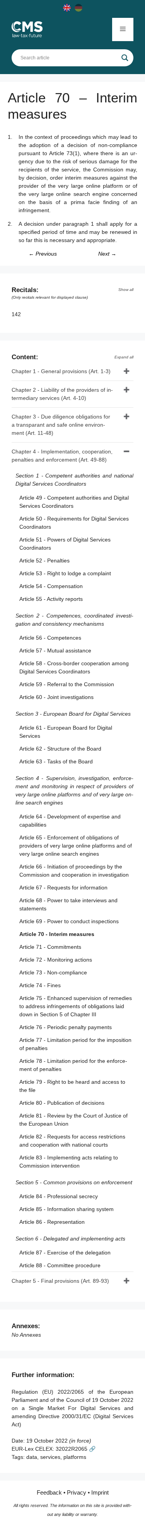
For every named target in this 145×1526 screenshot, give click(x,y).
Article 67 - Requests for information (63, 887)
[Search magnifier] (124, 57)
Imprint (100, 1492)
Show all (125, 289)
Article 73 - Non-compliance (53, 972)
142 (17, 314)
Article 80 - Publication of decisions (61, 1103)
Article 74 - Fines (40, 985)
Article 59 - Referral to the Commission (66, 684)
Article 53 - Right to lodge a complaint (65, 573)
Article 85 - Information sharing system (66, 1209)
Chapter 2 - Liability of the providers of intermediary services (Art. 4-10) (62, 394)
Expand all (123, 357)
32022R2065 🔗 (76, 1449)
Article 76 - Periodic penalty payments (65, 1027)
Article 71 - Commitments (50, 947)
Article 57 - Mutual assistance (55, 650)
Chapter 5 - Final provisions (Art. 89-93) (60, 1281)
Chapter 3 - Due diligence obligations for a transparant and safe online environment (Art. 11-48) (61, 425)
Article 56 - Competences (50, 638)
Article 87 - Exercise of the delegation (65, 1252)
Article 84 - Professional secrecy (58, 1196)
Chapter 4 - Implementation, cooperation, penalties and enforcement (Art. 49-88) (62, 455)
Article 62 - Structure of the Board (60, 749)
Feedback (49, 1492)
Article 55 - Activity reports (51, 599)
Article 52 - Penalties (44, 560)
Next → (107, 254)
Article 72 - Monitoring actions (55, 960)
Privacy (76, 1492)
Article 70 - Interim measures (56, 934)
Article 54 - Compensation (51, 586)
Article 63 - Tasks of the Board (56, 761)
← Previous (43, 254)
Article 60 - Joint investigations (56, 697)
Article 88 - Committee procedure (60, 1265)
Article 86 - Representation (52, 1222)
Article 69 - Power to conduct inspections (69, 921)
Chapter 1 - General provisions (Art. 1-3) (61, 371)
